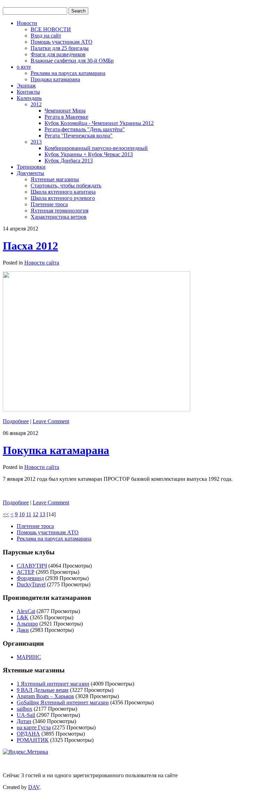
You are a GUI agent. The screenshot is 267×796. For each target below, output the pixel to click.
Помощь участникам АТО (61, 42)
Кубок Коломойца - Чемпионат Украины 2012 (99, 123)
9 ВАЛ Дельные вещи (42, 690)
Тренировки (31, 167)
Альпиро (27, 624)
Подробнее (16, 421)
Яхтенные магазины (55, 179)
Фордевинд (30, 578)
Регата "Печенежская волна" (78, 136)
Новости (27, 23)
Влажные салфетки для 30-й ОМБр (72, 61)
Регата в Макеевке (66, 117)
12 (35, 514)
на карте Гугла (34, 727)
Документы (30, 173)
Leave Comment (51, 421)
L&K (23, 617)
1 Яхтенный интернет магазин (53, 684)
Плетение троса (49, 204)
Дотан (24, 721)
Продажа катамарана (55, 79)
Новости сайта (41, 263)
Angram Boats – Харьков (45, 696)
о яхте (24, 67)
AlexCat (26, 611)
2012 (36, 104)
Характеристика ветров (59, 217)
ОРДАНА (28, 734)
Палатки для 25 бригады (60, 48)
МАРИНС (29, 657)
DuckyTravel (31, 584)
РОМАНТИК (33, 740)
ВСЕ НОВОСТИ (51, 29)
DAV (33, 787)
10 (22, 514)
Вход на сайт (46, 36)
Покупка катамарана (56, 450)
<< (6, 514)
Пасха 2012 (30, 246)
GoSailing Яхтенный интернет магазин (63, 702)
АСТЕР (25, 572)
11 (28, 514)
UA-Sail (26, 715)
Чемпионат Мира (65, 111)
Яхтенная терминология (59, 210)
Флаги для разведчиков (58, 54)
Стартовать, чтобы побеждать (66, 185)
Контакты (28, 92)
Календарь (29, 98)
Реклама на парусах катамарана (68, 73)
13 (42, 514)
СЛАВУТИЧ (32, 566)
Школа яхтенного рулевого (63, 198)
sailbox (24, 709)
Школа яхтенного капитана (63, 192)
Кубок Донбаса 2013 (68, 161)
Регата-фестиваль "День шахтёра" (84, 129)
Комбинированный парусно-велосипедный (96, 148)
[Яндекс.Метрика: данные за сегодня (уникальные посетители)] (25, 752)
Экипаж (26, 86)
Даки (23, 630)
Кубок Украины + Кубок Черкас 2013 (88, 154)
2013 (36, 142)
